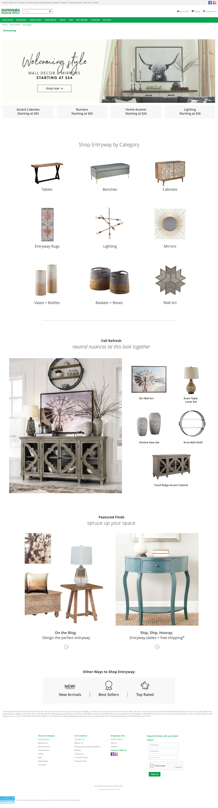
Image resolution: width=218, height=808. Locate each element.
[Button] (50, 11)
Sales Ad (87, 3)
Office (63, 20)
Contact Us (22, 3)
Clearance (64, 3)
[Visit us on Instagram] (214, 2)
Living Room (7, 20)
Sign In (114, 743)
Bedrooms (21, 20)
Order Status (117, 739)
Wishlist (114, 747)
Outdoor (95, 20)
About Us (12, 3)
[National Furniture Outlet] (11, 11)
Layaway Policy (76, 3)
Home (4, 3)
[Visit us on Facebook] (210, 2)
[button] (183, 11)
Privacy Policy (80, 761)
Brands (56, 3)
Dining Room (35, 20)
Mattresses (81, 20)
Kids (71, 20)
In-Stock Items (81, 757)
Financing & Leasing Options (40, 3)
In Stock (95, 3)
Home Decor (50, 20)
